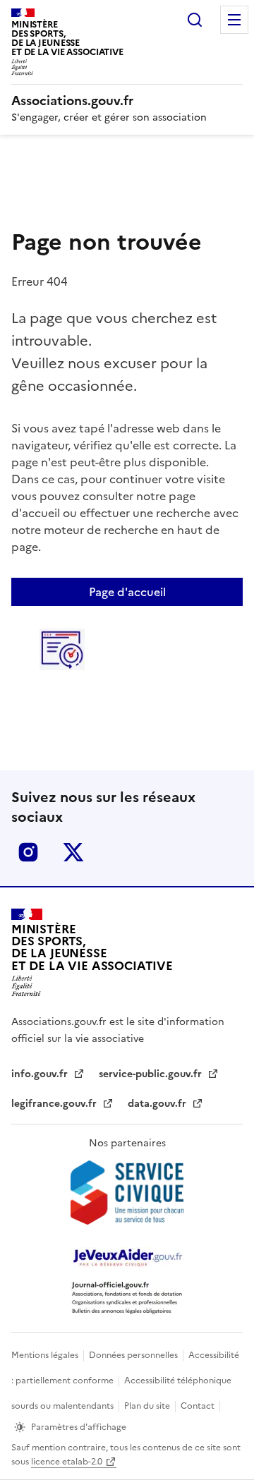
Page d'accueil (127, 591)
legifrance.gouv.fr (55, 1103)
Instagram (28, 852)
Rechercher (195, 20)
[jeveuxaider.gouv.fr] (127, 1257)
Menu (234, 20)
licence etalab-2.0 (66, 1461)
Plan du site (148, 1406)
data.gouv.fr (158, 1103)
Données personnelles (134, 1355)
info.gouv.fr (41, 1074)
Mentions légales (45, 1355)
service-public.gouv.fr (152, 1074)
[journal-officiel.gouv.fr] (127, 1297)
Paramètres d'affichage (78, 1427)
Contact (199, 1406)
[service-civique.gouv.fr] (127, 1192)
